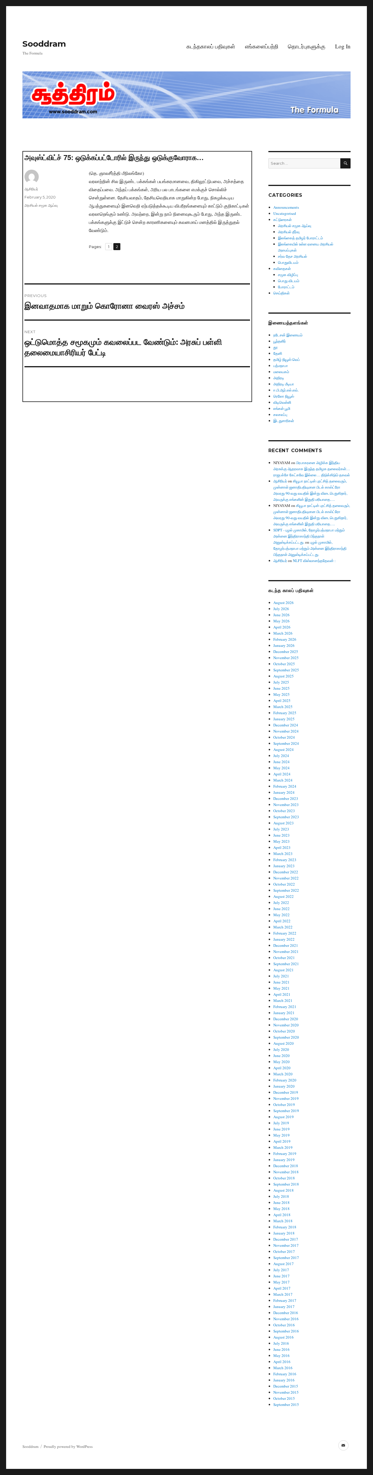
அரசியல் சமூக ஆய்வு (41, 205)
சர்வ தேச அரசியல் (292, 256)
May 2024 (281, 767)
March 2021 (283, 1000)
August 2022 (283, 896)
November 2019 (286, 1098)
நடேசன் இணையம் (287, 335)
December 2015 (285, 1386)
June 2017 (281, 1276)
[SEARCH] (345, 163)
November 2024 (286, 731)
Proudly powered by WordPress (68, 1446)
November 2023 (286, 804)
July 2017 (281, 1269)
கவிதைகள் (282, 268)
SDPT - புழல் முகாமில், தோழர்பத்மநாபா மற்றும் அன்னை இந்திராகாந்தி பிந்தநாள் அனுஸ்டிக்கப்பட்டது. (309, 536)
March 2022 (283, 927)
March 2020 (283, 1074)
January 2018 (284, 1233)
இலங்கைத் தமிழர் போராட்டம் (300, 237)
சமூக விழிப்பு (288, 274)
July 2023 (281, 829)
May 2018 (281, 1208)
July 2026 (281, 608)
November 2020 (286, 1025)
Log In (343, 46)
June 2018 (281, 1202)
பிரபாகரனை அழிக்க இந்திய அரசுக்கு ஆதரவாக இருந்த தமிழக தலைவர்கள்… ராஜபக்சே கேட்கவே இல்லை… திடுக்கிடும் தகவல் (311, 468)
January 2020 (284, 1086)
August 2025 (283, 676)
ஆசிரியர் (31, 189)
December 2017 (285, 1239)
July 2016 (281, 1343)
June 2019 (281, 1129)
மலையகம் (281, 371)
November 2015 (286, 1392)
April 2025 (282, 700)
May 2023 (281, 841)
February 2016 (284, 1373)
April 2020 (282, 1067)
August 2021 (283, 969)
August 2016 (283, 1337)
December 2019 (285, 1092)
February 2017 (284, 1300)
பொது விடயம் (288, 280)
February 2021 (284, 1006)
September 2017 (286, 1257)
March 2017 (283, 1294)
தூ (275, 347)
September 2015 (286, 1404)
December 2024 (285, 725)
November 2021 (286, 951)
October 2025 (284, 663)
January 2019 (284, 1159)
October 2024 (284, 737)
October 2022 (284, 884)
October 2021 (284, 957)
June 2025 (281, 688)
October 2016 (284, 1325)
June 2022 (281, 908)
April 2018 (282, 1214)
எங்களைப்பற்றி (261, 46)
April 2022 (282, 920)
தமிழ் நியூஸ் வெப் (286, 359)
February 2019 (284, 1153)
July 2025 (281, 682)
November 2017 (286, 1245)
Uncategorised (284, 213)
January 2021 (284, 1012)
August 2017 (283, 1263)
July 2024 (281, 755)
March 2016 (283, 1367)
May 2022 (281, 914)
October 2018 (284, 1178)
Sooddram (44, 44)
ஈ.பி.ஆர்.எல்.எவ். (286, 390)
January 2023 (284, 865)
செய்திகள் (281, 293)
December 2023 (285, 798)
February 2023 (284, 859)
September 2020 (286, 1037)
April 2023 (282, 847)
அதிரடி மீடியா (283, 384)
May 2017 (281, 1282)
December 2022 (285, 872)
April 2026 (282, 627)
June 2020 (281, 1055)
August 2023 (283, 823)
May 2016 (281, 1355)
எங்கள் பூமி (281, 408)
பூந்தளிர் (279, 341)
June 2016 (281, 1349)
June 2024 (281, 761)
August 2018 (283, 1190)
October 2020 (284, 1031)
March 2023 (283, 853)
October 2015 (284, 1398)
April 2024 (282, 774)
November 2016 (286, 1318)
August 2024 (283, 749)
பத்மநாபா (280, 365)
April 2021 (282, 994)
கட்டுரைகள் (282, 219)
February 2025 (284, 712)
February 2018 (284, 1227)
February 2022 (284, 933)
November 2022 (286, 878)
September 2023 (286, 816)
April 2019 (282, 1141)
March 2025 (283, 706)
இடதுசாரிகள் (283, 420)
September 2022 (286, 890)
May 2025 (281, 694)
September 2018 (286, 1184)
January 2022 (284, 939)
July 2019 (281, 1122)
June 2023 (281, 835)
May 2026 (281, 621)
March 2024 (283, 780)
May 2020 (281, 1061)
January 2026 (284, 645)
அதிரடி (278, 377)
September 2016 (286, 1331)
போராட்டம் (286, 286)
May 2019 (281, 1135)
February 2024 (284, 786)
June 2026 (281, 614)
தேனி (277, 353)
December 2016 (285, 1312)
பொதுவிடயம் (288, 262)
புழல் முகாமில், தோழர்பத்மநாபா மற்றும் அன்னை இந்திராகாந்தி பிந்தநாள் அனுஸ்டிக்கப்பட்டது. (309, 548)
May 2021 (281, 988)
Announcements (286, 207)
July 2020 (281, 1049)
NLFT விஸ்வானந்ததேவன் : (314, 560)
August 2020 (283, 1043)
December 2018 (285, 1165)
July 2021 (281, 976)
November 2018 (286, 1171)
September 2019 (286, 1110)
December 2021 (285, 945)
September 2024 (286, 743)
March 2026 (283, 633)
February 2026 (284, 639)
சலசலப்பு (280, 414)
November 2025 (286, 657)
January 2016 (284, 1380)
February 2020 (284, 1080)
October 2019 (284, 1104)
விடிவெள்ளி (282, 402)
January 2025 (284, 718)
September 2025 (286, 669)
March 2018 (283, 1220)
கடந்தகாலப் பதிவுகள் (210, 46)
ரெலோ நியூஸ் (283, 396)
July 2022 (281, 902)
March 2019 (283, 1147)
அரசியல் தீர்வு (289, 231)
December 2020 (285, 1018)
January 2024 (284, 792)
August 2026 (283, 602)
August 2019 (283, 1116)
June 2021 (281, 982)
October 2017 (284, 1251)
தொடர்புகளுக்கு (306, 46)
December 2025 (285, 651)
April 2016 (282, 1361)
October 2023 (284, 810)
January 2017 (284, 1306)
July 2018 (281, 1196)
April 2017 (282, 1288)
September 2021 (286, 963)
